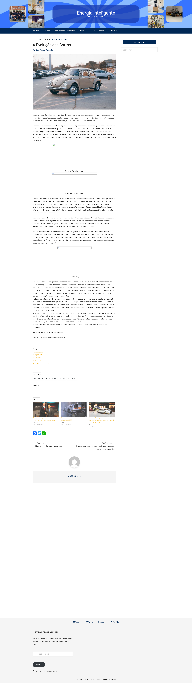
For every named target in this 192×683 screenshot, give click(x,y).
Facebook (78, 622)
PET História (113, 31)
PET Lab (92, 31)
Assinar (39, 664)
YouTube (115, 622)
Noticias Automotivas (41, 363)
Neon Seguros (38, 352)
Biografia (46, 31)
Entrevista (71, 31)
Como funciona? (59, 31)
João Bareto (40, 50)
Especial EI (102, 31)
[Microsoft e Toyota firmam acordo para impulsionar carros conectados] (46, 409)
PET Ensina (82, 31)
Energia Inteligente (96, 12)
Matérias (36, 31)
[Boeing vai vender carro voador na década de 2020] (74, 409)
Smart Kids (37, 360)
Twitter (91, 622)
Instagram (103, 622)
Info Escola (37, 357)
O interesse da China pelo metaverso (48, 446)
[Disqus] (74, 518)
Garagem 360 (37, 354)
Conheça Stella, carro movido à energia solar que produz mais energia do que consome (102, 420)
